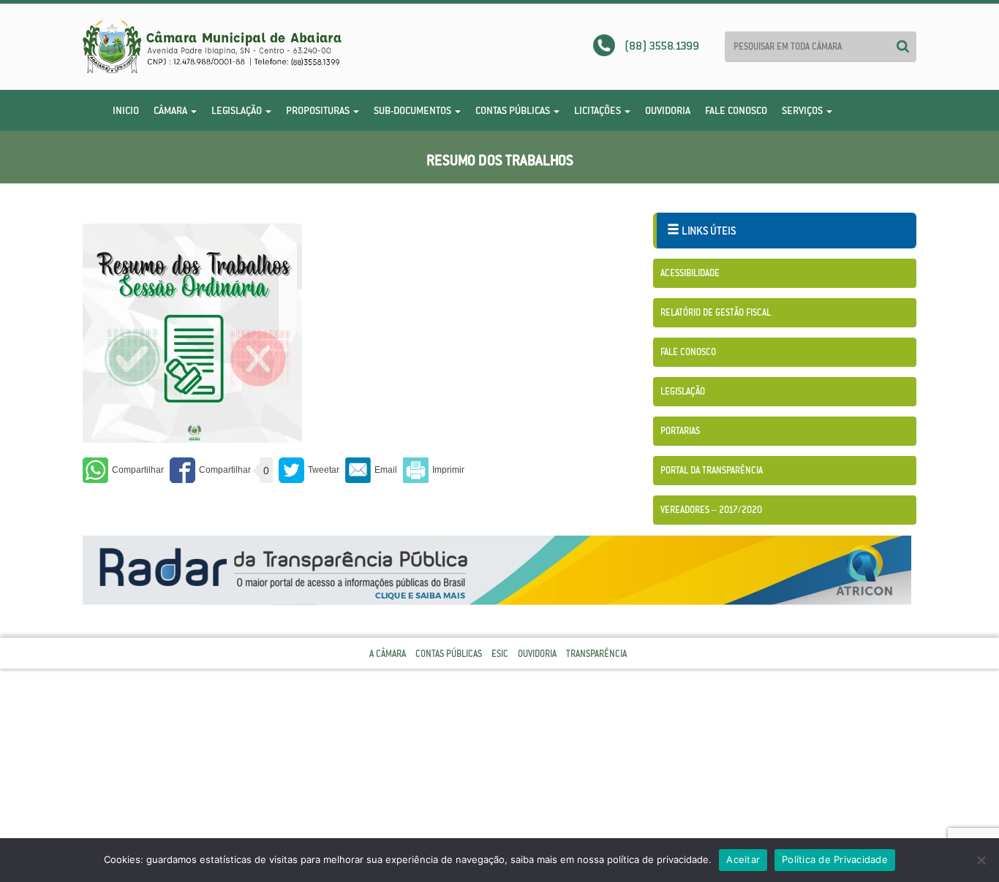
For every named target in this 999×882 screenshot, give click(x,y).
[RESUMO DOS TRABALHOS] (192, 332)
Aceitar (743, 859)
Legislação (237, 110)
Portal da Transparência (711, 470)
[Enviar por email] (371, 470)
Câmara (171, 110)
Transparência (596, 653)
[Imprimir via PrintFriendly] (433, 470)
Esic (499, 653)
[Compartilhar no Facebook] (210, 470)
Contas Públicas (513, 110)
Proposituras (319, 110)
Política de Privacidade (835, 859)
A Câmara (387, 653)
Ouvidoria (667, 110)
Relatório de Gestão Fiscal (715, 312)
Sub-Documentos (413, 110)
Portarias (680, 430)
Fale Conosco (736, 110)
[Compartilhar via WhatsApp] (123, 470)
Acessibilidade (690, 272)
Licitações (598, 110)
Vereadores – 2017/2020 (711, 509)
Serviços (803, 110)
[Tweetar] (309, 470)
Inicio (126, 110)
